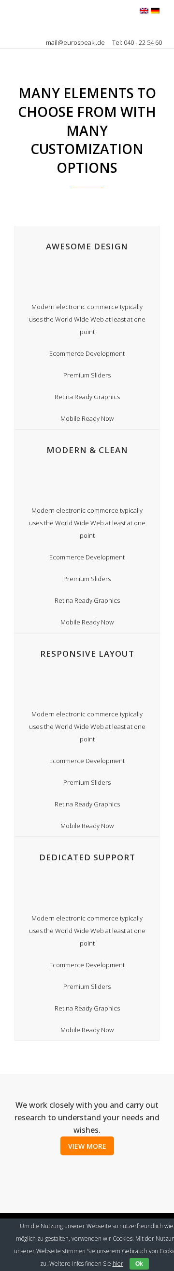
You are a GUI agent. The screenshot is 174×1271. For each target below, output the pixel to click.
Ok (139, 1263)
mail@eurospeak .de (76, 42)
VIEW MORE (87, 1145)
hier (118, 1263)
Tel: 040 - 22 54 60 (137, 42)
